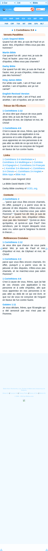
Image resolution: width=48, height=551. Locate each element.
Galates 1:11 (9, 304)
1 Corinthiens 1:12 (13, 110)
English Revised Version (16, 93)
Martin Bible (9, 52)
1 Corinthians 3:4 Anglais (29, 171)
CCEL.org (32, 188)
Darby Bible (9, 66)
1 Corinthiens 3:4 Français (31, 165)
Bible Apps (8, 174)
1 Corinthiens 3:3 (12, 259)
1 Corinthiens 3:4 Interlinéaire (18, 159)
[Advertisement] (24, 337)
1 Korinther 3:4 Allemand (16, 168)
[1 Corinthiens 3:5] (45, 254)
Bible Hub (20, 174)
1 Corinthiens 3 (11, 199)
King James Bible (12, 80)
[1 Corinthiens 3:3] (3, 254)
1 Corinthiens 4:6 (12, 128)
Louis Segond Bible (13, 39)
